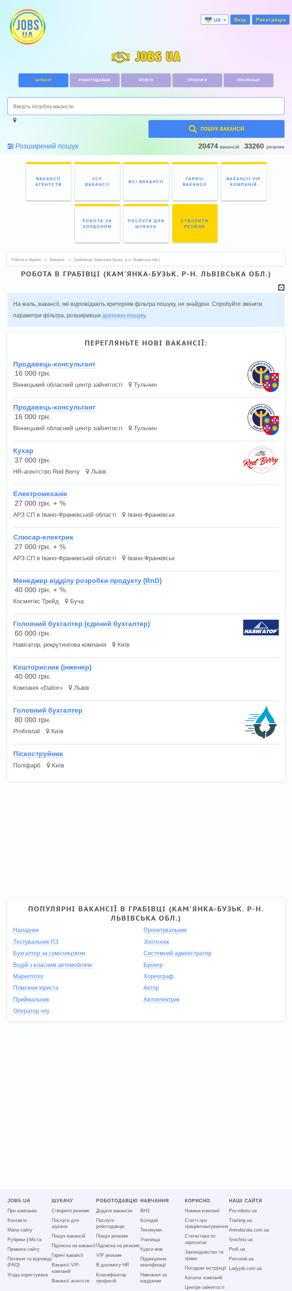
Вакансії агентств (70, 1281)
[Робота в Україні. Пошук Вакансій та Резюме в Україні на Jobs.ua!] (27, 27)
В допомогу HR (112, 1265)
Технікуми (151, 1230)
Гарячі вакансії (67, 1255)
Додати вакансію (114, 1210)
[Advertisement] (146, 837)
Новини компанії (202, 1210)
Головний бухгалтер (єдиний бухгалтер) (81, 624)
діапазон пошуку (123, 315)
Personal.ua (241, 1258)
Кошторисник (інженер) (52, 667)
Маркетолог (28, 976)
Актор (151, 988)
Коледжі (149, 1220)
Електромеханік (40, 494)
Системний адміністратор (178, 953)
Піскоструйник (38, 754)
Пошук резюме (112, 1236)
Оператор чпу (31, 1011)
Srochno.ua (240, 1239)
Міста (35, 1239)
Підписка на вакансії (74, 1245)
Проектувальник (165, 930)
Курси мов (151, 1249)
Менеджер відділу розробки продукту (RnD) (87, 580)
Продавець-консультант (54, 364)
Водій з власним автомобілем (52, 965)
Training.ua (240, 1220)
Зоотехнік (156, 942)
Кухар (23, 450)
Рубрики (16, 1239)
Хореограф (158, 976)
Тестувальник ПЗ (35, 942)
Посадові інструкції (205, 1268)
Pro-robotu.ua (243, 1210)
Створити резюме (70, 1210)
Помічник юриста (35, 988)
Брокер (153, 965)
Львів (98, 471)
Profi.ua (237, 1249)
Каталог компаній (203, 1277)
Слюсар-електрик (43, 537)
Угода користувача (27, 1274)
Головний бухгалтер (48, 710)
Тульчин (145, 384)
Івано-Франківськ (150, 514)
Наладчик (26, 930)
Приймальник (31, 999)
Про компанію (22, 1210)
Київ (124, 644)
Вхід (240, 19)
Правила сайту (23, 1249)
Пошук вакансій (68, 1236)
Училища (150, 1239)
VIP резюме (109, 1255)
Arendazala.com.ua (249, 1230)
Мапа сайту (19, 1230)
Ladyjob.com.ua (245, 1268)
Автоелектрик (161, 999)
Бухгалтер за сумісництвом (49, 953)
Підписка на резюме (118, 1245)
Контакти (17, 1220)
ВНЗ (145, 1210)
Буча (77, 601)
